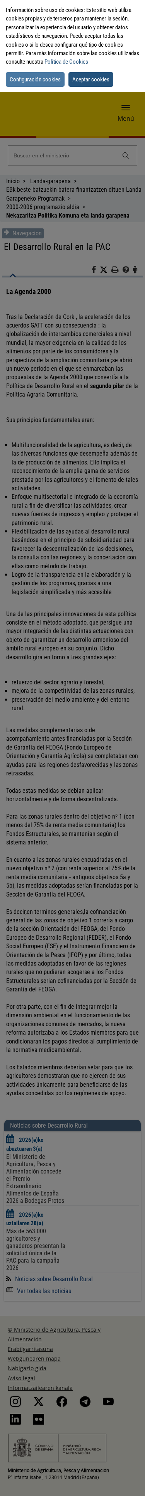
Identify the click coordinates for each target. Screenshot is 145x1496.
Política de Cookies (66, 61)
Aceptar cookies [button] (90, 79)
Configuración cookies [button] (35, 79)
